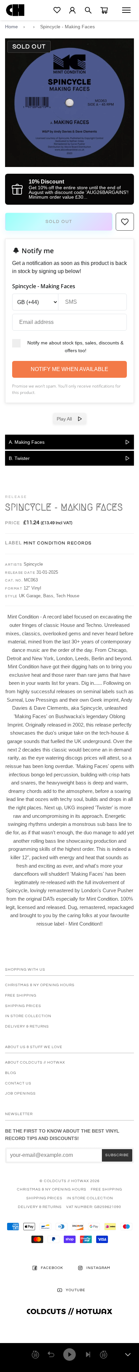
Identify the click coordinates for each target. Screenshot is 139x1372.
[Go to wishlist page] (57, 10)
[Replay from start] (51, 1354)
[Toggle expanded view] (128, 1354)
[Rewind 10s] (35, 1354)
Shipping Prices (23, 1006)
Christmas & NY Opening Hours (40, 985)
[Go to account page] (72, 10)
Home (11, 26)
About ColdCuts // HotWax (35, 1062)
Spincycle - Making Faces (67, 26)
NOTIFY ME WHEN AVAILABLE (69, 369)
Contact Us (18, 1083)
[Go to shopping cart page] (104, 10)
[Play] (69, 1354)
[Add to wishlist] (125, 222)
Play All (67, 419)
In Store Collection (28, 1016)
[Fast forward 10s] (103, 1354)
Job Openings (20, 1093)
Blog (10, 1073)
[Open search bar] (88, 10)
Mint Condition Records (58, 543)
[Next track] (88, 1354)
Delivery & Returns (27, 1026)
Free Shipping (20, 995)
